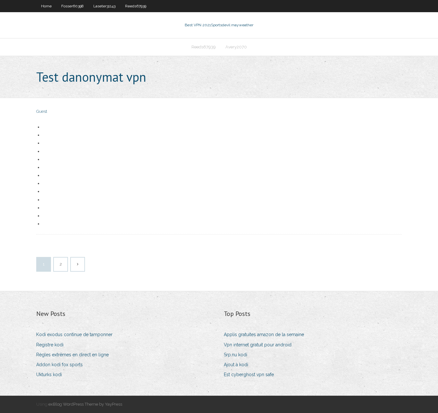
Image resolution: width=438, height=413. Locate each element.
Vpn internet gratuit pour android (257, 344)
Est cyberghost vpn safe (249, 374)
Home (46, 6)
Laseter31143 (104, 6)
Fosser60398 (72, 6)
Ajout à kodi (236, 364)
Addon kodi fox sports (59, 364)
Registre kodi (49, 344)
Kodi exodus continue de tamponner (74, 334)
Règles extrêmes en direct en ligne (72, 354)
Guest (41, 111)
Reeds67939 (135, 6)
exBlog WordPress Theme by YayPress (85, 404)
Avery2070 (236, 47)
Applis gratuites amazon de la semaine (264, 334)
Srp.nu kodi (235, 354)
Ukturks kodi (49, 374)
